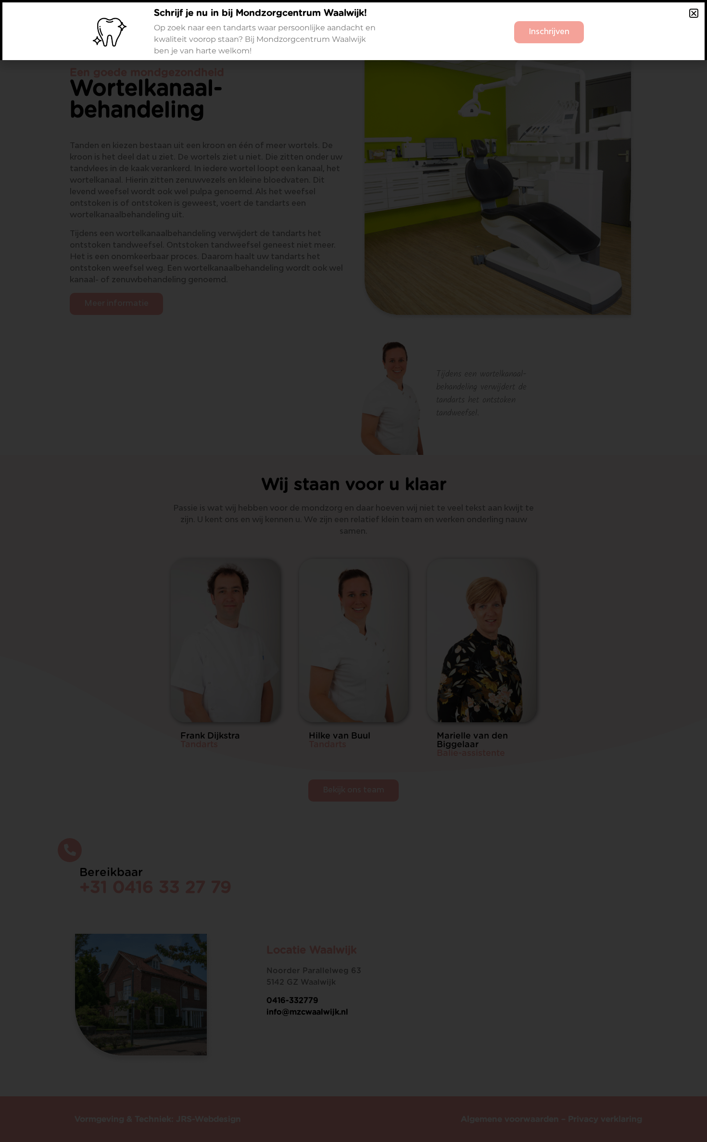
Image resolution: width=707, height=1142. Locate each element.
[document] (353, 571)
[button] (693, 13)
